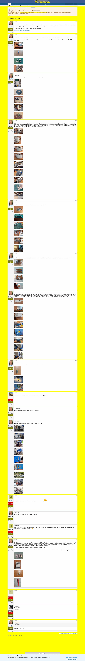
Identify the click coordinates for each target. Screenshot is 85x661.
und (17, 631)
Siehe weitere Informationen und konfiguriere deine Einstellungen (18, 659)
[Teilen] (75, 21)
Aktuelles (18, 4)
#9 (76, 392)
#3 (76, 73)
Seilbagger (9, 19)
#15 (76, 539)
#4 (76, 120)
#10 (76, 407)
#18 (76, 620)
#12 (76, 495)
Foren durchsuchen (15, 5)
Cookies (17, 657)
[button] (20, 4)
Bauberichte (27, 5)
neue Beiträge (13, 4)
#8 (76, 360)
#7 (76, 291)
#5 (76, 200)
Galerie (23, 4)
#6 (76, 253)
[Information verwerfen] (76, 7)
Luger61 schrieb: (17, 622)
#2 (76, 34)
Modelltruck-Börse (22, 5)
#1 (76, 21)
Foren (9, 4)
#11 (76, 420)
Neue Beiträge (10, 5)
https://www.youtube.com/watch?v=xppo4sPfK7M (22, 30)
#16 (76, 590)
